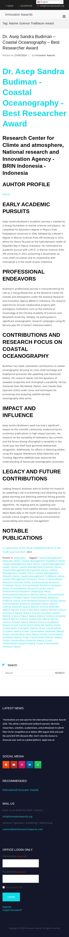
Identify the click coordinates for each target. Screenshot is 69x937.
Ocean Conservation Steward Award (27, 642)
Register (7, 906)
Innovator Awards (19, 14)
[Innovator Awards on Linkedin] (29, 764)
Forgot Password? (12, 910)
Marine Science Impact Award (19, 616)
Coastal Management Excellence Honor (43, 560)
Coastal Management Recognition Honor (25, 570)
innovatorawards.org (12, 743)
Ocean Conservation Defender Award (43, 631)
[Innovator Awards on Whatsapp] (37, 764)
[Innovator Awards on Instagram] (21, 764)
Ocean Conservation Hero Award (21, 634)
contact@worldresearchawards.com (23, 829)
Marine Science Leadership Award (30, 619)
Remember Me (13, 887)
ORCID (6, 194)
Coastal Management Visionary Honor (24, 579)
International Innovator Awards (21, 789)
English (44, 2)
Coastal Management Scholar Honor (30, 571)
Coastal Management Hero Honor (21, 564)
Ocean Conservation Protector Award (23, 640)
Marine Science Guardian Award (41, 613)
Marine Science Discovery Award (29, 609)
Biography (20, 557)
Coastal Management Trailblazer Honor (42, 576)
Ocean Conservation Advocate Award (31, 625)
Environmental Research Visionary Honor (25, 603)
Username (15, 856)
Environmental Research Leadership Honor (27, 591)
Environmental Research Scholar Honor (43, 600)
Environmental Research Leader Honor (32, 588)
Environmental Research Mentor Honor (24, 594)
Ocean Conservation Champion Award (32, 626)
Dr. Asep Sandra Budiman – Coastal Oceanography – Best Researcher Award (31, 42)
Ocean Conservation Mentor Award (42, 637)
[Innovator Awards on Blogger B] (6, 764)
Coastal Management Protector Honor (40, 567)
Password (14, 872)
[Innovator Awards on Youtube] (13, 764)
